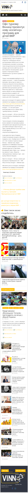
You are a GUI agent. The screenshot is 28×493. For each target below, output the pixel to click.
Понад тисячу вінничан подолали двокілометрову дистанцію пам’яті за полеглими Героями (18, 454)
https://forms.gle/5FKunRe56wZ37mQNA (13, 104)
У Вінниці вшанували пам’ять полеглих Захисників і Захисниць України (18, 432)
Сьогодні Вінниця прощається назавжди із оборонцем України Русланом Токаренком (18, 369)
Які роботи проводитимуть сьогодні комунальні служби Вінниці (18, 359)
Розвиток (16, 308)
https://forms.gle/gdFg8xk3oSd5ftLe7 (12, 169)
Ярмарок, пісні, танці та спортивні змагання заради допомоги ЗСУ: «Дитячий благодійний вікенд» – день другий (12, 234)
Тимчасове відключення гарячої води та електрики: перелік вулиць (13, 281)
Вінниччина (10, 21)
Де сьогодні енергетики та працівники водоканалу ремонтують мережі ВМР (11, 203)
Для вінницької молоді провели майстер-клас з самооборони (13, 258)
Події (16, 482)
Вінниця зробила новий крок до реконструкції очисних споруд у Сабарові (18, 379)
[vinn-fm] (13, 474)
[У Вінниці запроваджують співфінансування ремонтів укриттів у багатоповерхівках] (6, 407)
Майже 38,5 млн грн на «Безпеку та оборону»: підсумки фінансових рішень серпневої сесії (18, 400)
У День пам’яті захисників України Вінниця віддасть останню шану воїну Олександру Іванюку (19, 389)
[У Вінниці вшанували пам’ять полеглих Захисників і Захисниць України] (6, 428)
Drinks (4, 21)
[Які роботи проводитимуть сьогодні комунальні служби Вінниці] (6, 356)
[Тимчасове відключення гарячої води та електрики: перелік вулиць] (14, 265)
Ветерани (5, 308)
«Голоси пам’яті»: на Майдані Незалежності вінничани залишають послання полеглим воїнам (18, 442)
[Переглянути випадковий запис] (25, 14)
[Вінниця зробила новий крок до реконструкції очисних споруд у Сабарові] (6, 376)
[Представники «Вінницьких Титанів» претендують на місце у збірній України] (14, 293)
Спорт (21, 308)
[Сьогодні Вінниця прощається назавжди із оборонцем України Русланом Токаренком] (6, 366)
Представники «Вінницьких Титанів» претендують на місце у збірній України (12, 314)
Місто (11, 308)
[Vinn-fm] (3, 15)
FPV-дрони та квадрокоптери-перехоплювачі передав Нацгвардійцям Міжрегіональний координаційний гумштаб (13, 347)
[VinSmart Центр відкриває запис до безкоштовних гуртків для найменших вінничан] (6, 418)
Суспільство (18, 484)
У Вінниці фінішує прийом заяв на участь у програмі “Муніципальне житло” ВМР (13, 192)
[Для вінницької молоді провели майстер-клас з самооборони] (14, 243)
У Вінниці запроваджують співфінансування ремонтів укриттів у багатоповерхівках (17, 410)
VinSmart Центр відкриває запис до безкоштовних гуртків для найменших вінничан (18, 421)
